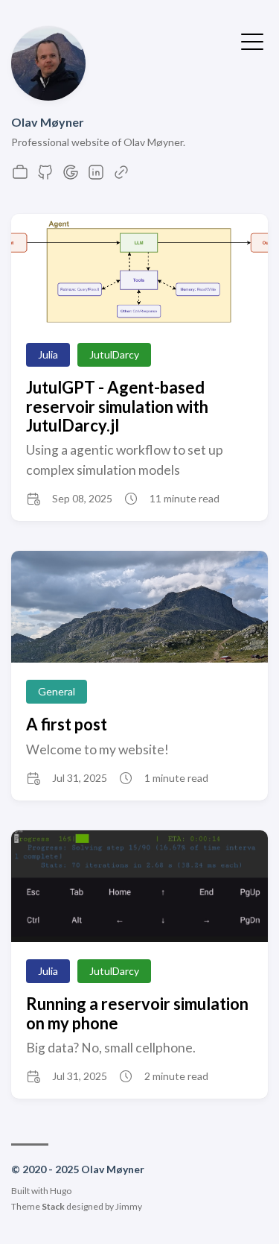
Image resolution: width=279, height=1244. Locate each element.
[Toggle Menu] (252, 40)
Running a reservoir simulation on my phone (137, 1013)
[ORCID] (121, 176)
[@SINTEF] (20, 176)
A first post (66, 724)
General (56, 691)
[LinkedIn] (96, 176)
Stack (53, 1206)
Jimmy (128, 1206)
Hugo (60, 1190)
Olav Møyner (47, 122)
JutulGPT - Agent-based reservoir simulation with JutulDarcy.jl (117, 406)
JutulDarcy (114, 354)
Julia (48, 354)
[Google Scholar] (71, 176)
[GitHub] (45, 176)
